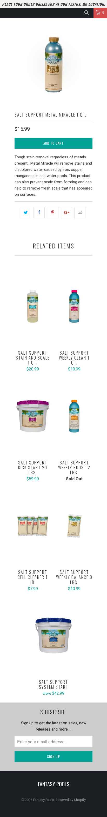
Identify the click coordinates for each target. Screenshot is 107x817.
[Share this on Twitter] (25, 212)
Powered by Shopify (71, 800)
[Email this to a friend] (79, 212)
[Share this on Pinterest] (52, 212)
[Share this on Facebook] (39, 212)
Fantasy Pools (43, 800)
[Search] (86, 12)
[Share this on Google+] (66, 212)
